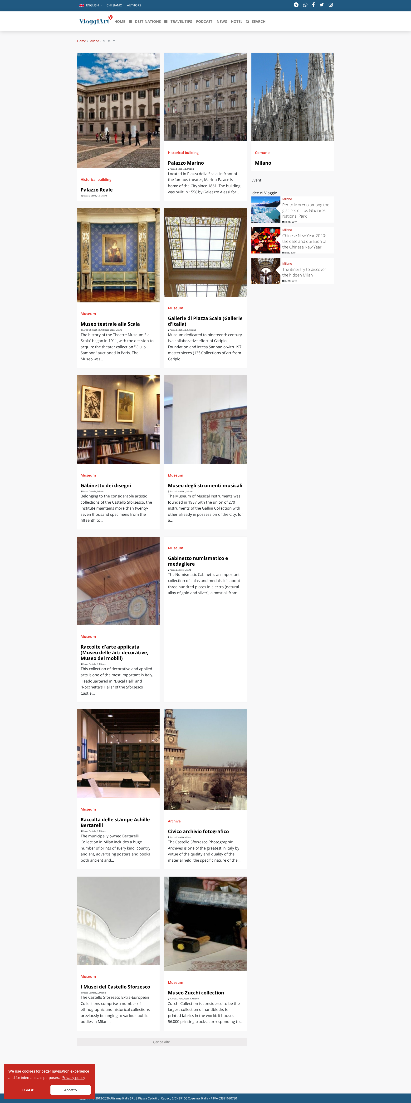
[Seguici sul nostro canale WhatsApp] (305, 4)
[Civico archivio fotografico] (205, 759)
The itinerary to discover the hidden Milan (304, 272)
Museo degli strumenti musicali (205, 485)
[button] (90, 5)
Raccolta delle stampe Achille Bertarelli (115, 822)
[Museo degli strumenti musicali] (205, 419)
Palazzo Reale (97, 189)
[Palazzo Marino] (205, 97)
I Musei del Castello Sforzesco (115, 987)
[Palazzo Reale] (118, 110)
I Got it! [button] (28, 1090)
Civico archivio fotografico (198, 831)
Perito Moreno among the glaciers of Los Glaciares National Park (305, 210)
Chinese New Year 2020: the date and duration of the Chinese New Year (304, 241)
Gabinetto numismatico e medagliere (198, 561)
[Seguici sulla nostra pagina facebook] (313, 4)
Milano (94, 41)
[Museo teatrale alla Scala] (118, 255)
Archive (174, 821)
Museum (88, 313)
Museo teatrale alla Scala (110, 324)
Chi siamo (114, 5)
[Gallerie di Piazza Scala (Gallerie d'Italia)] (205, 252)
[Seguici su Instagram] (331, 4)
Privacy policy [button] (73, 1078)
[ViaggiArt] (96, 21)
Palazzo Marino (186, 163)
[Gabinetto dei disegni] (118, 419)
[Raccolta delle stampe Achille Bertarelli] (118, 753)
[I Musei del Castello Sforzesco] (118, 921)
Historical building (96, 179)
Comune (262, 152)
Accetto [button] (70, 1090)
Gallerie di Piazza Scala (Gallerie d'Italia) (205, 321)
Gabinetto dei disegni (106, 485)
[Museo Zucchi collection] (205, 924)
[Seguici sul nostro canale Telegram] (296, 4)
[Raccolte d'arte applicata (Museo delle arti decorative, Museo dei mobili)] (118, 581)
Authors (134, 5)
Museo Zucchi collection (196, 992)
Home (81, 41)
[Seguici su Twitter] (321, 4)
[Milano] (292, 97)
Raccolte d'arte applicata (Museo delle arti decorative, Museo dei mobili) (114, 652)
